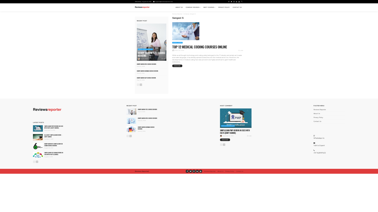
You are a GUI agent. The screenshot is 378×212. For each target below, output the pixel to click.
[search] (241, 1)
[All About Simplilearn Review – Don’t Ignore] (38, 137)
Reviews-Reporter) (142, 171)
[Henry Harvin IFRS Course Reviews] (131, 120)
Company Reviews (192, 7)
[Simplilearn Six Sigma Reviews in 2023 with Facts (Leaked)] (38, 155)
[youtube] (200, 171)
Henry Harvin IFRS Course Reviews (146, 64)
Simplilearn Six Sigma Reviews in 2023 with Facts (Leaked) (53, 153)
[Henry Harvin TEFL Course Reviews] (151, 42)
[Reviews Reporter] (142, 7)
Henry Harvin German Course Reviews (147, 71)
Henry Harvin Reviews (145, 49)
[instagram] (193, 171)
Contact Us (237, 7)
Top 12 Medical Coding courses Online (199, 46)
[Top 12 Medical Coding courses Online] (185, 31)
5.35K (250, 136)
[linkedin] (197, 171)
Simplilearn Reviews (227, 126)
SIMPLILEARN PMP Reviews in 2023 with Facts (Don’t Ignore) (53, 127)
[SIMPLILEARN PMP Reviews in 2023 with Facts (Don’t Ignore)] (38, 128)
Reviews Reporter (320, 110)
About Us (179, 7)
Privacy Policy (224, 7)
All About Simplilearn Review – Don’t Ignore (53, 136)
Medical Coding (177, 42)
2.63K (241, 50)
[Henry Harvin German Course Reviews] (131, 129)
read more (177, 65)
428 (164, 58)
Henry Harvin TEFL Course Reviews (151, 54)
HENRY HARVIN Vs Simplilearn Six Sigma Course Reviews (53, 145)
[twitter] (190, 171)
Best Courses (208, 7)
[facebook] (187, 171)
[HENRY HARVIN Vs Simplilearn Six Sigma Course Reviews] (38, 146)
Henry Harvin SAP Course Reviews (146, 78)
